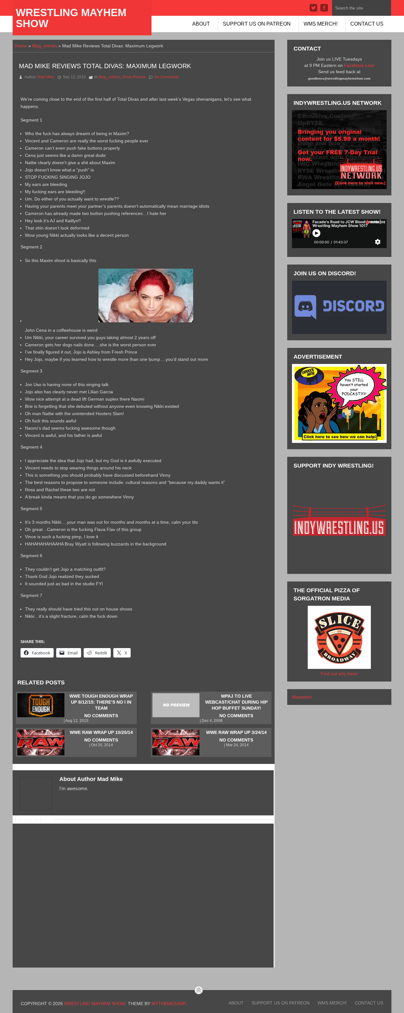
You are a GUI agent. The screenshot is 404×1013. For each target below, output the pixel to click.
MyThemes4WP (168, 1003)
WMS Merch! (320, 24)
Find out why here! (339, 673)
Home (21, 45)
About (201, 24)
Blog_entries (44, 45)
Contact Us (366, 24)
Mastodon (302, 697)
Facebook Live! (359, 65)
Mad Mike (46, 77)
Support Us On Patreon (257, 24)
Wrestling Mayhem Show (71, 18)
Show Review (134, 77)
